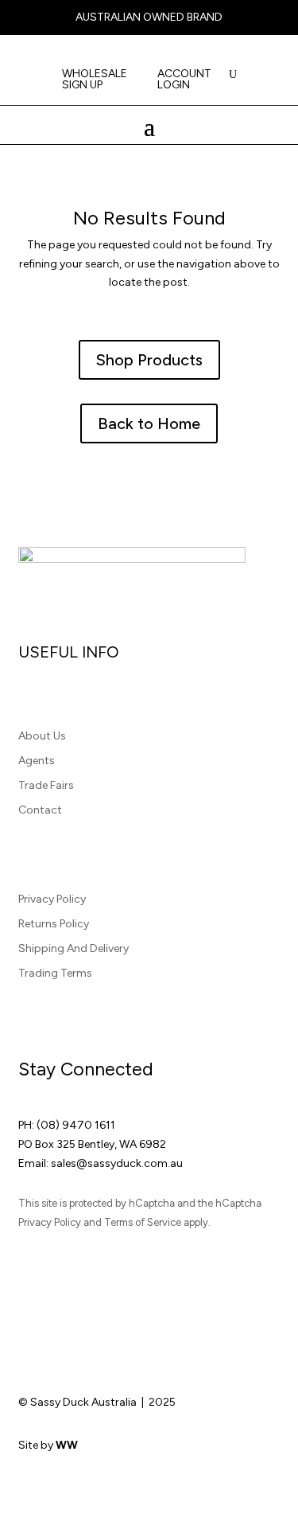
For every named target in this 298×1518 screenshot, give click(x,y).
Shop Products (149, 359)
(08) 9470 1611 (76, 1125)
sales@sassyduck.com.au (117, 1163)
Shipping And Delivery (73, 948)
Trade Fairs (46, 785)
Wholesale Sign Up (94, 80)
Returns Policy (53, 924)
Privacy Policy (52, 899)
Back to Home (149, 423)
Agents (36, 760)
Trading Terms (55, 973)
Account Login (184, 80)
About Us (42, 736)
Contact (40, 810)
